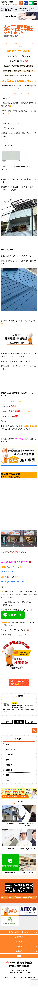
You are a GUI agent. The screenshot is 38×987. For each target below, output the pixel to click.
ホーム (5, 8)
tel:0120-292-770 (7, 572)
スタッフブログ (15, 8)
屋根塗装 (9, 770)
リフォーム (10, 754)
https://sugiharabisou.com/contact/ (13, 582)
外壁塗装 (9, 765)
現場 (7, 775)
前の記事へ (7, 722)
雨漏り (8, 780)
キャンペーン (10, 749)
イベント (9, 744)
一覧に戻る (19, 722)
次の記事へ (31, 722)
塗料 (7, 759)
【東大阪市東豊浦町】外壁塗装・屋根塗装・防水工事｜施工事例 (23, 706)
